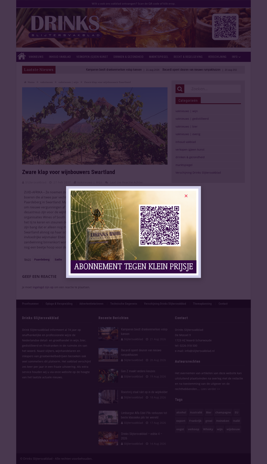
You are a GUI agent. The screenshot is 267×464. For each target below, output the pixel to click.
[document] (133, 232)
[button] (186, 196)
